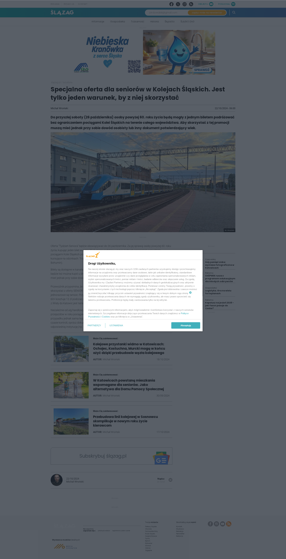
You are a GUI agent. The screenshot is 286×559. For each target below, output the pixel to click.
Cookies (106, 316)
